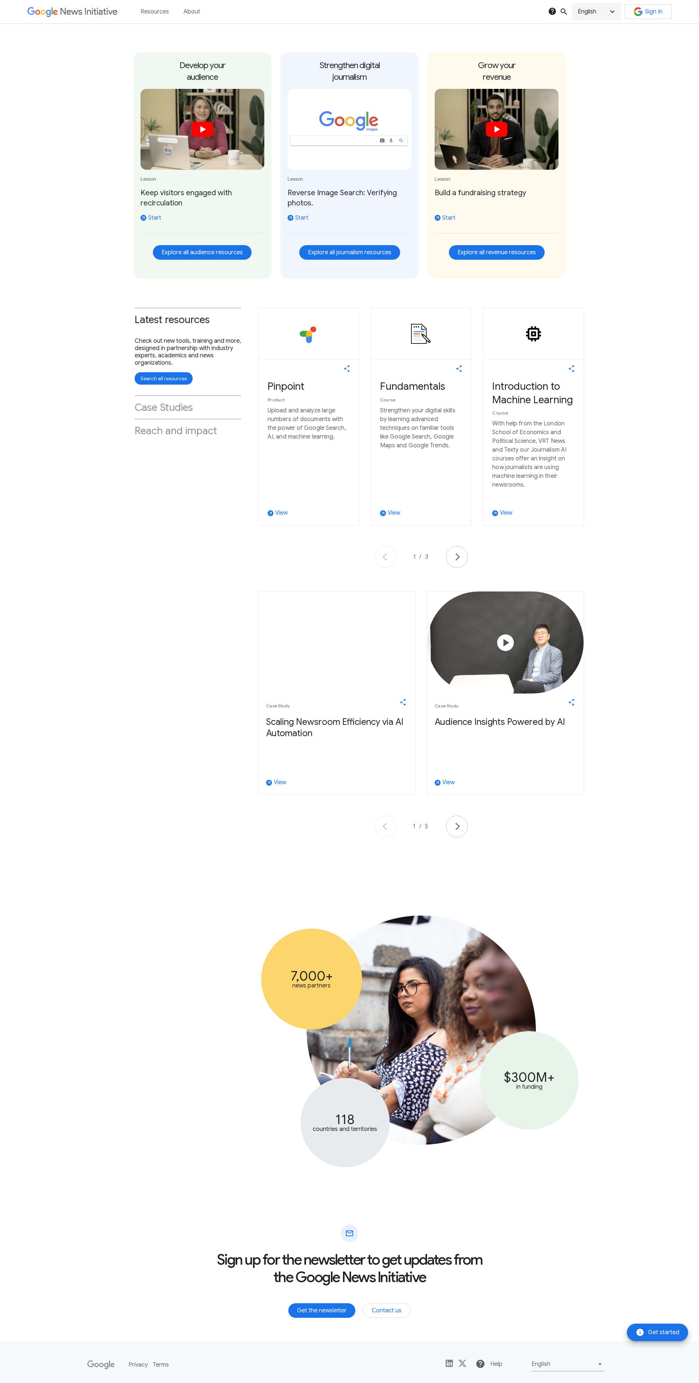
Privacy (138, 1364)
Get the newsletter (322, 1310)
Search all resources (164, 378)
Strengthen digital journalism (350, 71)
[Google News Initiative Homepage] (72, 12)
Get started (657, 1332)
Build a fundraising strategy (480, 192)
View (278, 513)
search (564, 11)
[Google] (101, 1364)
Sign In (654, 11)
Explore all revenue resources (497, 252)
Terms (161, 1364)
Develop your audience (202, 71)
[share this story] (347, 368)
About (191, 11)
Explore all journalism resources (349, 252)
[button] (596, 11)
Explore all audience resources (202, 252)
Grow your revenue (497, 71)
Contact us (387, 1310)
